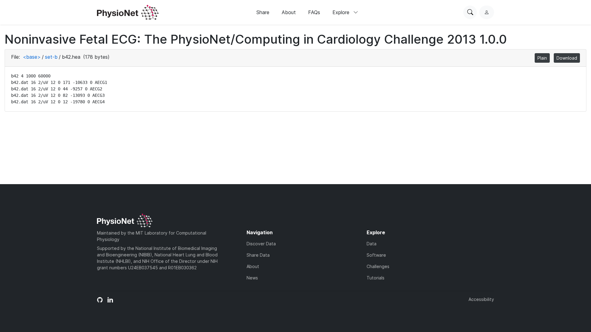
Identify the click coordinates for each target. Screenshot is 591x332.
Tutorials (375, 277)
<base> (32, 57)
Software (376, 255)
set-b (51, 57)
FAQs (314, 12)
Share (262, 12)
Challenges (378, 266)
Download (567, 58)
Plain (542, 58)
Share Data (258, 255)
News (252, 277)
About (289, 12)
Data (371, 243)
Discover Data (261, 243)
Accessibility (481, 299)
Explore (341, 12)
